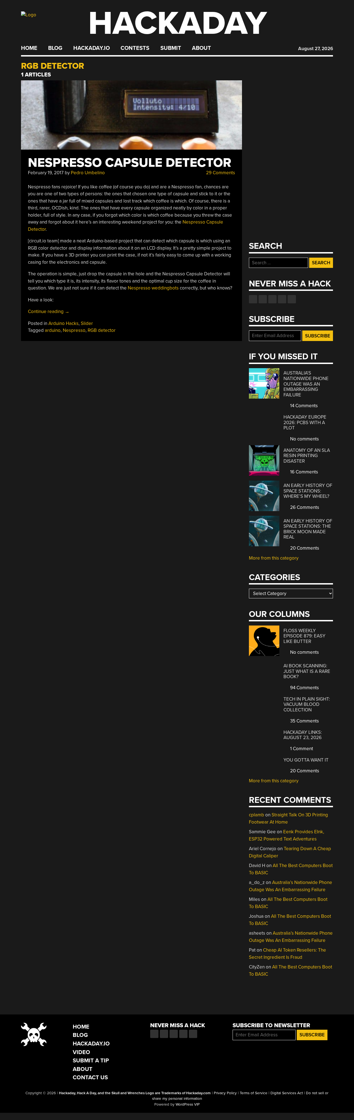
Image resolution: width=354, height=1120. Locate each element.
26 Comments (304, 507)
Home (29, 48)
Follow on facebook (253, 299)
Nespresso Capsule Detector (129, 162)
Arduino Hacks (63, 323)
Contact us (292, 299)
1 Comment (301, 749)
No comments (304, 439)
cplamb (256, 815)
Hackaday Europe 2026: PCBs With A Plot (304, 422)
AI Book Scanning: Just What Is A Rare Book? (306, 671)
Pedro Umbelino (88, 173)
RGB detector (102, 330)
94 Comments (304, 688)
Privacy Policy (225, 1093)
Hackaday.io (91, 48)
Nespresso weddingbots (153, 288)
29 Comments (220, 173)
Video (81, 1052)
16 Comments (303, 472)
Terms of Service (253, 1093)
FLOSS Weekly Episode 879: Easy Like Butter (304, 636)
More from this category (273, 558)
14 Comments (303, 406)
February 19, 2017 (46, 173)
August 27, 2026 (315, 49)
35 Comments (304, 721)
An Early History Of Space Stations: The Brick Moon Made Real (307, 529)
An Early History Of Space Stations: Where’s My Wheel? (307, 491)
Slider (87, 323)
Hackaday (177, 23)
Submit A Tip (91, 1060)
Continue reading (48, 311)
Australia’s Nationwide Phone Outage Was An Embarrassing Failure (306, 384)
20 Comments (304, 548)
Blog (55, 48)
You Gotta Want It (306, 760)
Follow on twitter (263, 299)
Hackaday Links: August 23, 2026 (302, 735)
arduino (53, 330)
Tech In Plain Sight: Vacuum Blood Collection (306, 704)
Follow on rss (282, 299)
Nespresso (74, 330)
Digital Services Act (286, 1093)
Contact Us (90, 1077)
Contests (135, 48)
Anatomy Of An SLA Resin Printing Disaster (306, 455)
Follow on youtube (272, 299)
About (201, 48)
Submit (170, 48)
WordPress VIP (188, 1104)
